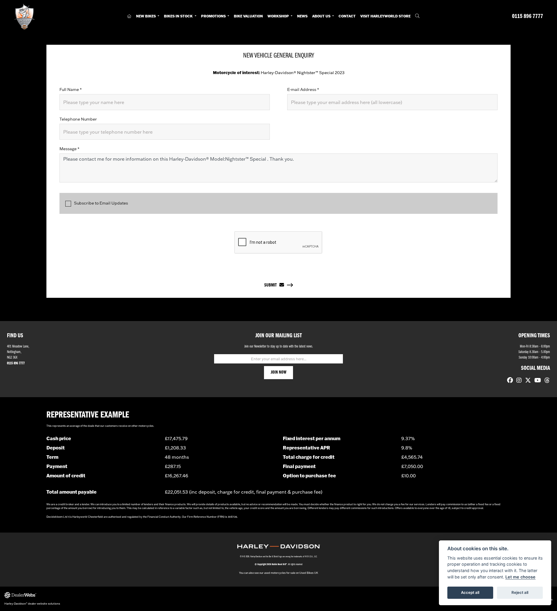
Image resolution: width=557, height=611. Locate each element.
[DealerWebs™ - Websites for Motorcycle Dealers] (139, 595)
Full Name (70, 89)
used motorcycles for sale (279, 572)
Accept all (470, 592)
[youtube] (536, 381)
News (302, 16)
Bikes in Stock (178, 16)
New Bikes (146, 16)
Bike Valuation (248, 16)
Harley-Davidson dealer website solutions (32, 603)
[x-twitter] (526, 381)
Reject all (519, 592)
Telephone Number (78, 119)
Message (69, 148)
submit (271, 285)
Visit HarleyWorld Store (385, 16)
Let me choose (520, 576)
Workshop (278, 16)
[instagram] (517, 381)
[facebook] (508, 381)
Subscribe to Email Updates (101, 203)
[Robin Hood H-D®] (24, 16)
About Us (321, 16)
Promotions (214, 16)
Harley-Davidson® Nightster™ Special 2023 (278, 72)
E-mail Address (303, 89)
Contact (347, 16)
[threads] (545, 381)
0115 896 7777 (527, 16)
